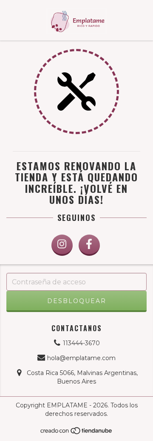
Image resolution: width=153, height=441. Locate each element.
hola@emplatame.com (81, 358)
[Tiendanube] (77, 433)
